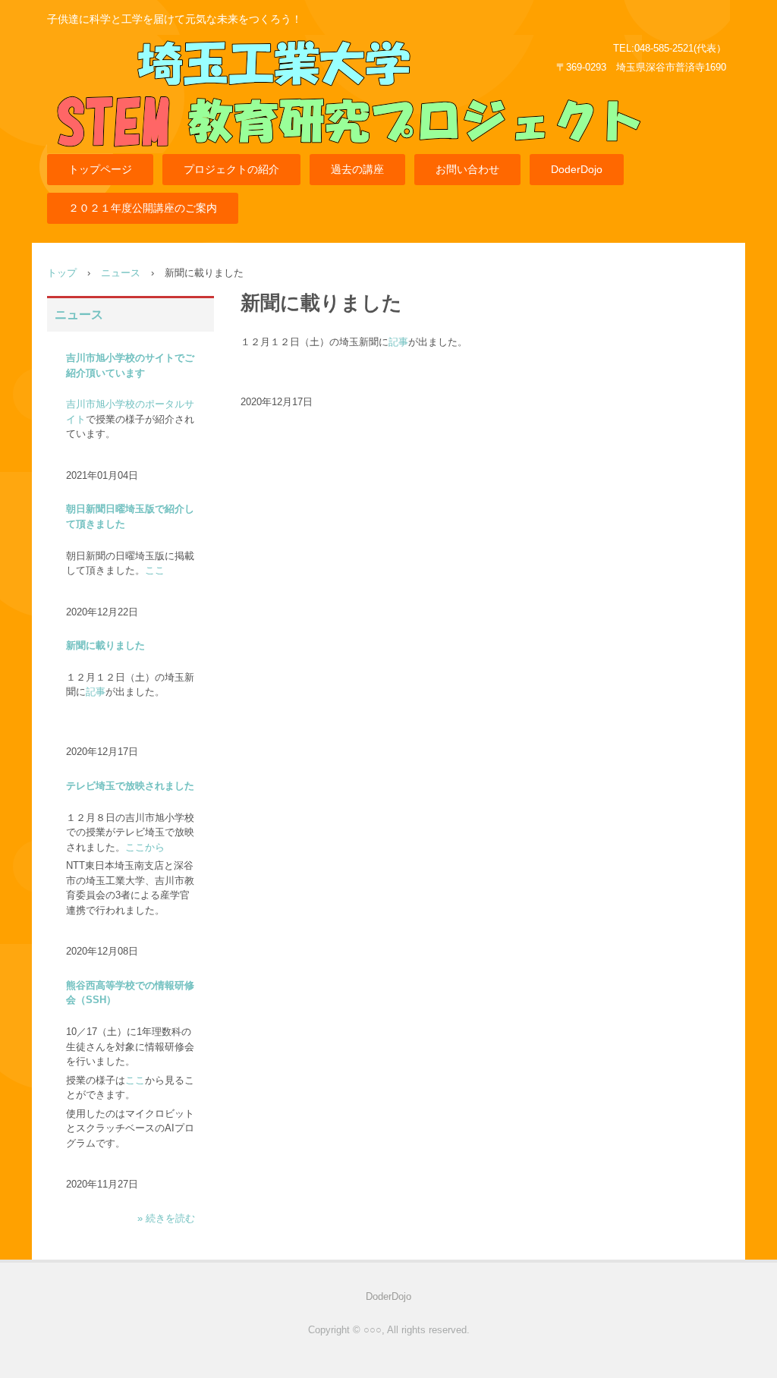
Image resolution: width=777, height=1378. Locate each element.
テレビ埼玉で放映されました (130, 785)
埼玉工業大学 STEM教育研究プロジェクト (344, 101)
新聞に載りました (105, 645)
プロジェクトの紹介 (231, 169)
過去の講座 (357, 169)
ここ (155, 570)
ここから (145, 847)
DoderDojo (576, 169)
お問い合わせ (467, 169)
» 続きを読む (166, 1218)
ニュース (120, 272)
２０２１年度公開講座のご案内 (142, 208)
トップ (62, 272)
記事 (398, 342)
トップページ (100, 169)
